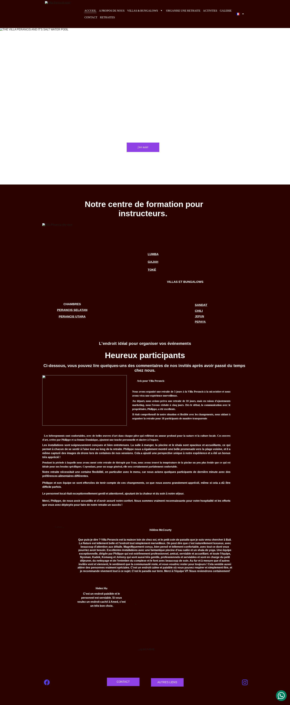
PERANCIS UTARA (72, 316)
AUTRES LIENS (167, 682)
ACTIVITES (210, 10)
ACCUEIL (90, 10)
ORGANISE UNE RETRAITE (183, 10)
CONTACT (90, 17)
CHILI (199, 310)
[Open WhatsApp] (281, 695)
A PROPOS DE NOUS (112, 10)
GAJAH (153, 262)
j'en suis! (143, 147)
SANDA (200, 305)
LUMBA (153, 254)
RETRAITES (107, 17)
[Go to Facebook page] (47, 682)
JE (196, 316)
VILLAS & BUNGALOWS (142, 10)
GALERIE (226, 10)
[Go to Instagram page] (245, 682)
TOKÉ (152, 269)
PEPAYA (200, 321)
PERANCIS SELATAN (72, 310)
